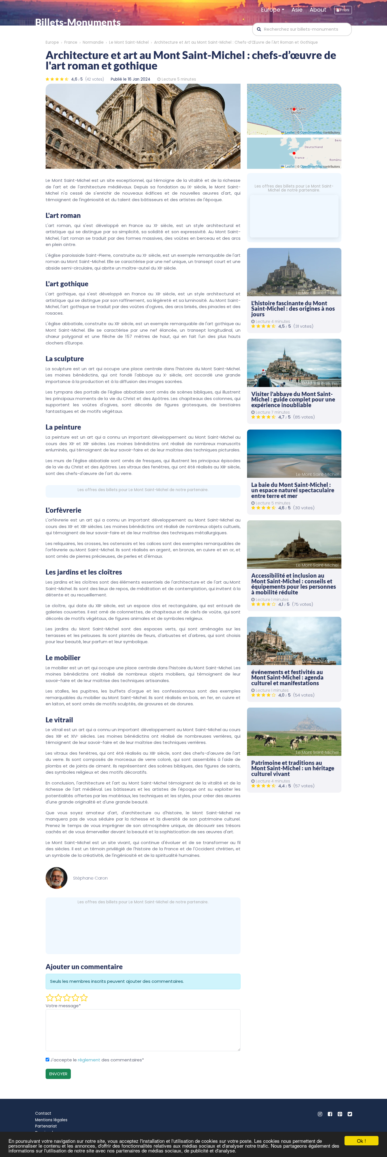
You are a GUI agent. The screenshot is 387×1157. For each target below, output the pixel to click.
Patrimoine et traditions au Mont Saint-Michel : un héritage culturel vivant (292, 768)
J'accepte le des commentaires (97, 1060)
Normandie (93, 42)
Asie (297, 10)
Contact (43, 1113)
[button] (294, 109)
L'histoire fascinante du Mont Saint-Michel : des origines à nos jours (293, 308)
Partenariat (46, 1126)
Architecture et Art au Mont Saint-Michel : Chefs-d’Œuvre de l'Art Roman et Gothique (236, 42)
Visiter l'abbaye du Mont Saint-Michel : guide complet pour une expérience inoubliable (293, 399)
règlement (89, 1060)
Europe (270, 10)
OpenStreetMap (311, 132)
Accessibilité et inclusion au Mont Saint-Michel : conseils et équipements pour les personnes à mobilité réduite (293, 584)
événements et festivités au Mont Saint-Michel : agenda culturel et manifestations (287, 677)
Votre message (63, 1006)
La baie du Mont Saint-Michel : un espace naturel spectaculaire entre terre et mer (292, 490)
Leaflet (289, 132)
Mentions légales (51, 1120)
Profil (344, 10)
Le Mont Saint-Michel (129, 42)
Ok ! (361, 1140)
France (70, 42)
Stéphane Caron (90, 878)
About (318, 10)
